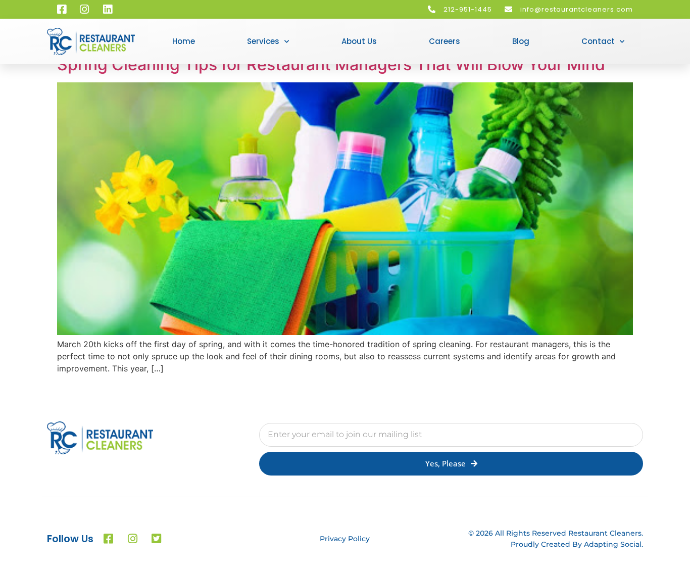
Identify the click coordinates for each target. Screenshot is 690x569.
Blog (520, 41)
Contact (598, 41)
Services (263, 41)
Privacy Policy (345, 538)
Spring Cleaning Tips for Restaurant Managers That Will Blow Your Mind (331, 64)
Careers (444, 41)
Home (183, 41)
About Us (359, 41)
